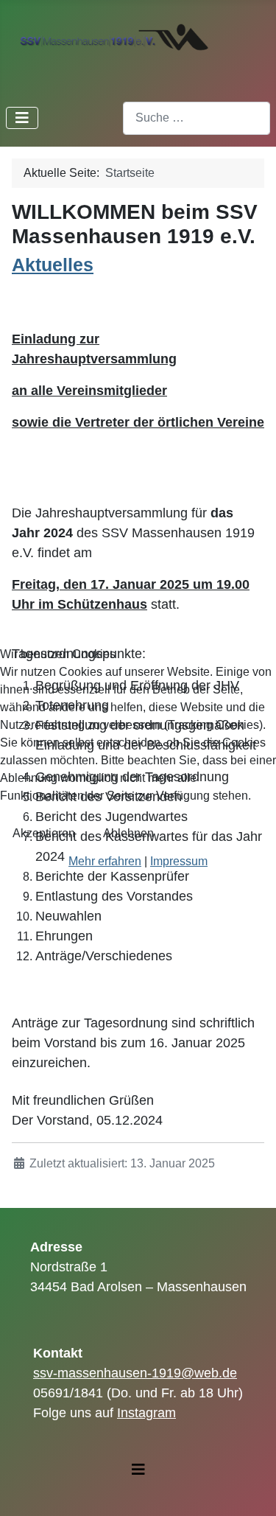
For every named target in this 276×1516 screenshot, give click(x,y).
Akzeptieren (44, 833)
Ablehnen (128, 833)
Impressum (179, 861)
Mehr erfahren (104, 861)
